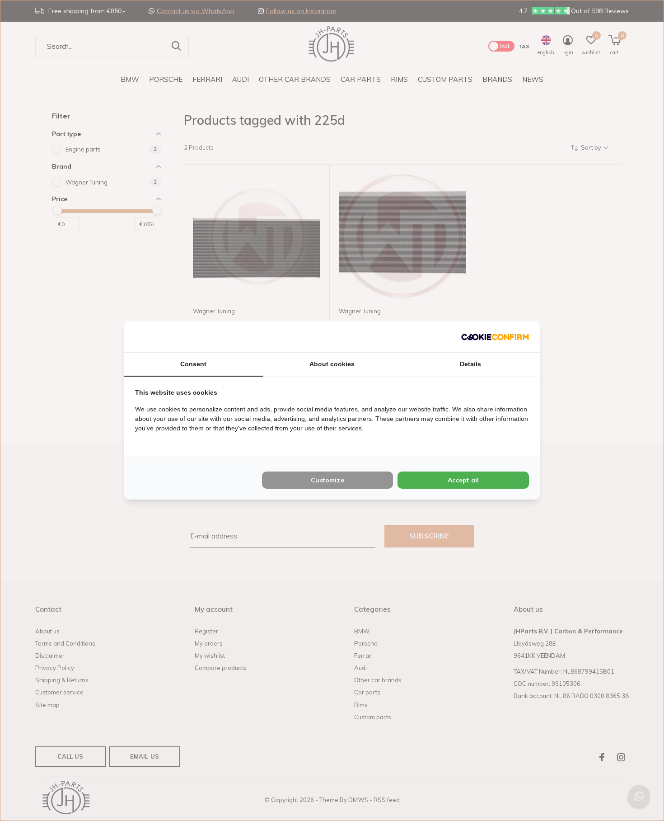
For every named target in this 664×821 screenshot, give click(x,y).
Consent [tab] (193, 364)
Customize (327, 480)
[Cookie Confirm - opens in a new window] (495, 336)
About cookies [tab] (332, 364)
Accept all (463, 480)
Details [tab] (470, 364)
